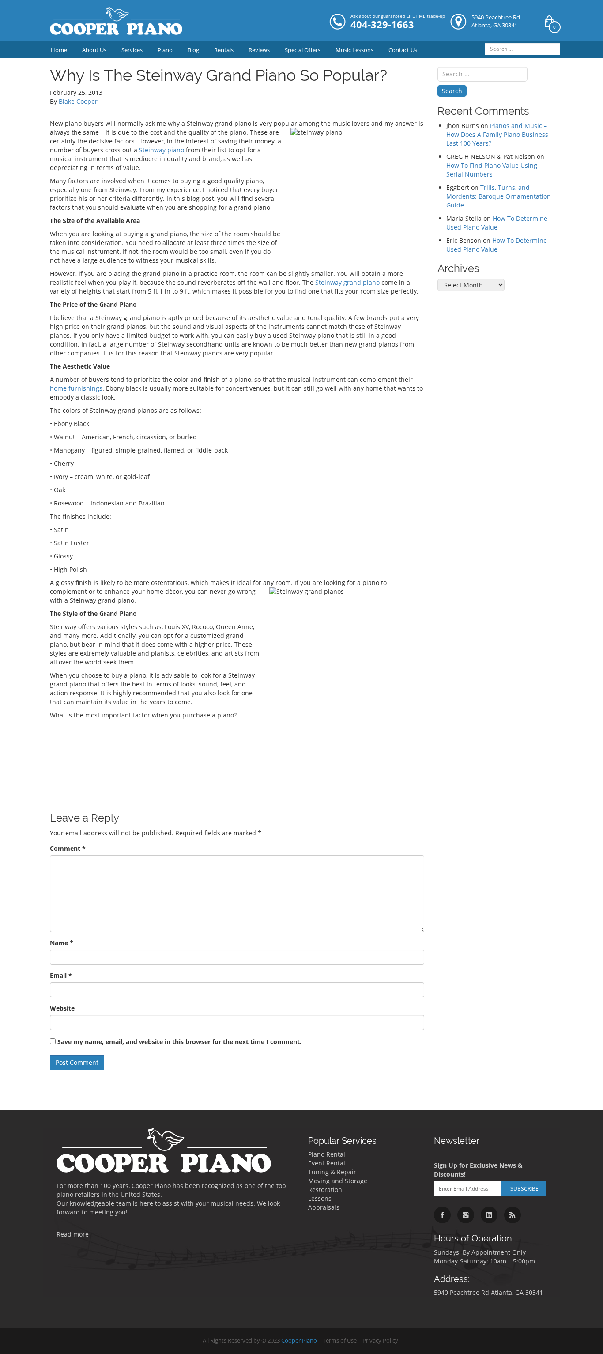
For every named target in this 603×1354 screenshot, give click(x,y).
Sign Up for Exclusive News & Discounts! (478, 1169)
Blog (193, 50)
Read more (73, 1234)
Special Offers (302, 50)
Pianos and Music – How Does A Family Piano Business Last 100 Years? (497, 134)
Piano (165, 50)
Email (61, 975)
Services (132, 50)
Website (62, 1008)
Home (59, 50)
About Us (94, 50)
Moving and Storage (337, 1181)
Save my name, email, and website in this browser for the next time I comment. (179, 1041)
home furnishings (76, 388)
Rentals (224, 50)
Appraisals (323, 1207)
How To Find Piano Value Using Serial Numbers (491, 169)
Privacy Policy (380, 1340)
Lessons (320, 1198)
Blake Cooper (78, 101)
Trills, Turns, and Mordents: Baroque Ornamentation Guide (498, 196)
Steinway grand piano (347, 282)
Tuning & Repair (332, 1172)
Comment (68, 848)
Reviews (259, 50)
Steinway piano (161, 150)
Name (61, 943)
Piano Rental (326, 1154)
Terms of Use (340, 1340)
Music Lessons (354, 50)
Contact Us (402, 50)
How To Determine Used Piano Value (496, 222)
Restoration (325, 1189)
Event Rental (326, 1163)
